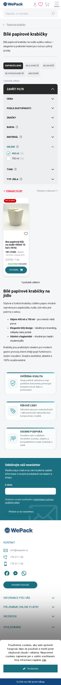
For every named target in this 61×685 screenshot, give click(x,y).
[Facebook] (6, 573)
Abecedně (33, 73)
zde (44, 660)
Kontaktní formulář (20, 585)
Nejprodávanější (14, 73)
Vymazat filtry (14, 191)
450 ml (17, 153)
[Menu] (57, 4)
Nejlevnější (32, 65)
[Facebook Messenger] (15, 573)
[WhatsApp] (23, 573)
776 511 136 (16, 557)
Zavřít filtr (15, 89)
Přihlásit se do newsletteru (21, 512)
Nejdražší (48, 65)
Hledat (53, 13)
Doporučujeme (13, 65)
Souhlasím (32, 668)
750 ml (17, 158)
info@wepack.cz (19, 550)
